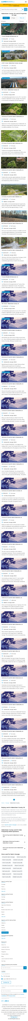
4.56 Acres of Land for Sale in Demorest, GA (12, 677)
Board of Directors (5, 949)
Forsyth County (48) (17, 862)
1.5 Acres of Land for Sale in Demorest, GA (12, 517)
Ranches (3, 889)
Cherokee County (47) (7, 865)
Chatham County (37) (17, 871)
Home (2, 803)
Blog (2, 956)
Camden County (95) (18, 859)
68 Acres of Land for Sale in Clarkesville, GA (12, 758)
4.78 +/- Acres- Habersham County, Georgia (12, 63)
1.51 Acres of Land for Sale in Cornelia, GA (11, 330)
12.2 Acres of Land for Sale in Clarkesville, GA (12, 731)
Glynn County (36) (6, 876)
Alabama (3, 923)
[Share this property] (25, 25)
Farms (2, 886)
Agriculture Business (6, 905)
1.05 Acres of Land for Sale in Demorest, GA (12, 544)
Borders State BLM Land (7, 909)
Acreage (3, 884)
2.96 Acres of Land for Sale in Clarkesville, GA (12, 170)
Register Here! (16, 5)
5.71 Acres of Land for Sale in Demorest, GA (12, 143)
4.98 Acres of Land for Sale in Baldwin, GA (12, 597)
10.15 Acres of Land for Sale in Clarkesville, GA (13, 116)
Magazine (3, 951)
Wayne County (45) (19, 865)
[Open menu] (26, 2)
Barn (2, 907)
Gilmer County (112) (21, 857)
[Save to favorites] (23, 25)
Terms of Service (4, 998)
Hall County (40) (6, 871)
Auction (3, 899)
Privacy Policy (12, 995)
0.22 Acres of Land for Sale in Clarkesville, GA (12, 704)
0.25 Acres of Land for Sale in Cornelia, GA (12, 490)
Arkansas (3, 930)
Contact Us (6, 982)
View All (3, 891)
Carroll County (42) (17, 868)
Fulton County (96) (6, 859)
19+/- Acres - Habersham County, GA (10, 89)
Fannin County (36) (17, 874)
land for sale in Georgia (10, 824)
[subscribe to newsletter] (25, 990)
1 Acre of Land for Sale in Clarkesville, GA (11, 571)
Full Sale (3, 897)
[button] (12, 799)
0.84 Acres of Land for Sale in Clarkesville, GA (13, 464)
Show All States (5, 932)
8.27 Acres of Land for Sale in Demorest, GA (12, 223)
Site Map (3, 961)
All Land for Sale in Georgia (8, 857)
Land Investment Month (7, 958)
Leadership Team (5, 947)
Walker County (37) (6, 874)
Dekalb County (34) (17, 876)
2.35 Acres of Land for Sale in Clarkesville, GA (12, 383)
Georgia (7, 803)
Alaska (2, 925)
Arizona (3, 927)
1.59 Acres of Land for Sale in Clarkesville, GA (12, 250)
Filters (22, 18)
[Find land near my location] (22, 9)
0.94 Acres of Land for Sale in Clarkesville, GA (13, 357)
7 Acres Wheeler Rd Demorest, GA (10, 36)
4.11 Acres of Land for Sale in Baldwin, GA (11, 196)
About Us (3, 944)
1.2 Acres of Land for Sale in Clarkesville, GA (12, 410)
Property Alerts (4, 954)
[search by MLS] (25, 967)
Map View (15, 1017)
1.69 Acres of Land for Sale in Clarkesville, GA (12, 437)
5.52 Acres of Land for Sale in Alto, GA (11, 651)
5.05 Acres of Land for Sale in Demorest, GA (12, 624)
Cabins (2, 914)
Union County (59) (6, 862)
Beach (2, 912)
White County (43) (6, 868)
